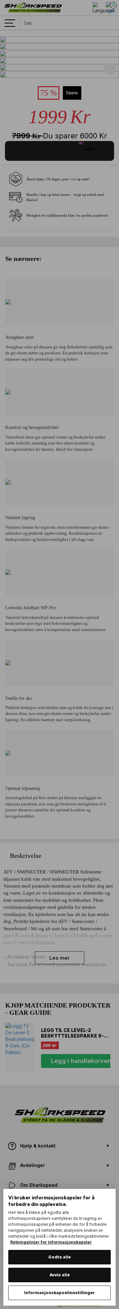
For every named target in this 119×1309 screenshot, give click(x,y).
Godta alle (59, 1257)
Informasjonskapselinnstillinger (59, 1292)
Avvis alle (60, 1274)
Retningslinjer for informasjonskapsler (51, 1242)
